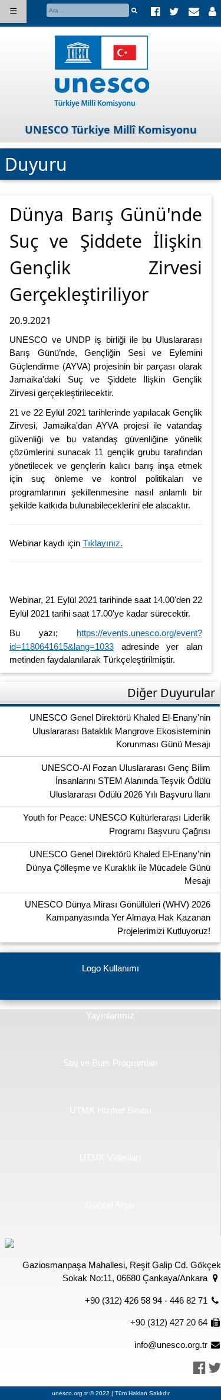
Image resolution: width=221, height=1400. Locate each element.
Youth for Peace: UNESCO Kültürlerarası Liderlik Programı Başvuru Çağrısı (116, 824)
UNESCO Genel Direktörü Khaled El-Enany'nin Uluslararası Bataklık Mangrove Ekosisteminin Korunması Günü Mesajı (119, 730)
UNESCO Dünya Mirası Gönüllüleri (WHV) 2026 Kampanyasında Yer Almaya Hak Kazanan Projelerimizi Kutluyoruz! (117, 917)
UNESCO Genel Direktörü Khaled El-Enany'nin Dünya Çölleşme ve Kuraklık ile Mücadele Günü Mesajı (118, 867)
